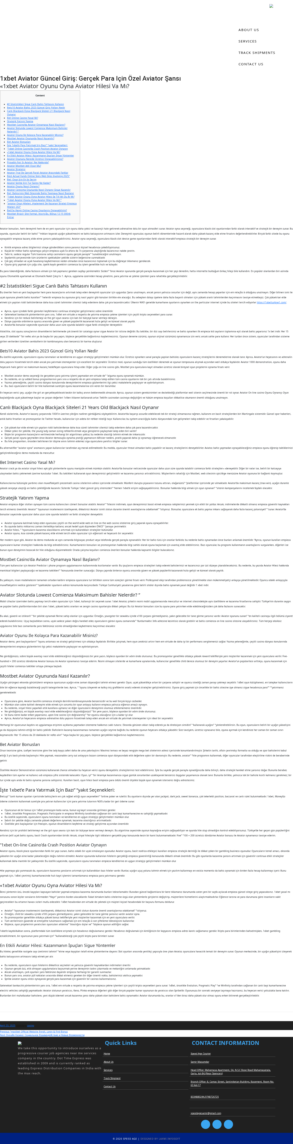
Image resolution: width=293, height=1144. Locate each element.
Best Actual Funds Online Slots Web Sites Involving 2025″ (38, 176)
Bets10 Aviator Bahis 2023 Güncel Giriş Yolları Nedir (36, 107)
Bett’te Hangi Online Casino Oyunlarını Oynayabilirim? (37, 210)
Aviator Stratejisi (16, 169)
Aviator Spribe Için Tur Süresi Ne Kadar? (29, 183)
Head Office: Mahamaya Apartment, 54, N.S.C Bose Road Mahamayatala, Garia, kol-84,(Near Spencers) (231, 1071)
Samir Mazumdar (200, 1061)
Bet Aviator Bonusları (19, 141)
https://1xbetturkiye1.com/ (271, 302)
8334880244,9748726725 (205, 1096)
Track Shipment (112, 1078)
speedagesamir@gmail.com (206, 1113)
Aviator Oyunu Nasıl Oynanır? (23, 186)
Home (245, 18)
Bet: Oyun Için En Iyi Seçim (21, 179)
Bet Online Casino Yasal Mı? (22, 117)
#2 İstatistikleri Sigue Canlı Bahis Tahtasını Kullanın (35, 104)
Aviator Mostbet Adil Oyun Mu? (24, 165)
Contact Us (251, 64)
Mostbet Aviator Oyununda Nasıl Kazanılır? (30, 138)
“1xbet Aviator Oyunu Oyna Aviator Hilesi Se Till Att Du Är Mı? (40, 196)
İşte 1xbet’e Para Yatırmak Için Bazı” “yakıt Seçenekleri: (37, 145)
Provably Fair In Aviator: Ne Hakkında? (28, 162)
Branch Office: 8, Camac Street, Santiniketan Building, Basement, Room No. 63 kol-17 (232, 1083)
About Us (249, 29)
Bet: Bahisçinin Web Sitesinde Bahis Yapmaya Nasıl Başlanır (40, 193)
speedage (21, 1025)
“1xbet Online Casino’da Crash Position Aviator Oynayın (37, 148)
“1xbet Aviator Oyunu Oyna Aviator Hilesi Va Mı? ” (34, 200)
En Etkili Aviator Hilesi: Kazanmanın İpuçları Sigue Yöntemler (40, 155)
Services (248, 41)
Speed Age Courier (201, 1053)
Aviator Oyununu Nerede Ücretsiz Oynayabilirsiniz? (35, 159)
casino (30, 1025)
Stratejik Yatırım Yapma (20, 121)
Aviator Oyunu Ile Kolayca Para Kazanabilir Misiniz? (35, 135)
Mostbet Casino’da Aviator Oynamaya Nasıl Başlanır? (36, 124)
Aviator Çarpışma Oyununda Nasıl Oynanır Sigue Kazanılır (39, 189)
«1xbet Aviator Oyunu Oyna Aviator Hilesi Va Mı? (33, 152)
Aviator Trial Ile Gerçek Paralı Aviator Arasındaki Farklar (37, 172)
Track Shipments (257, 52)
